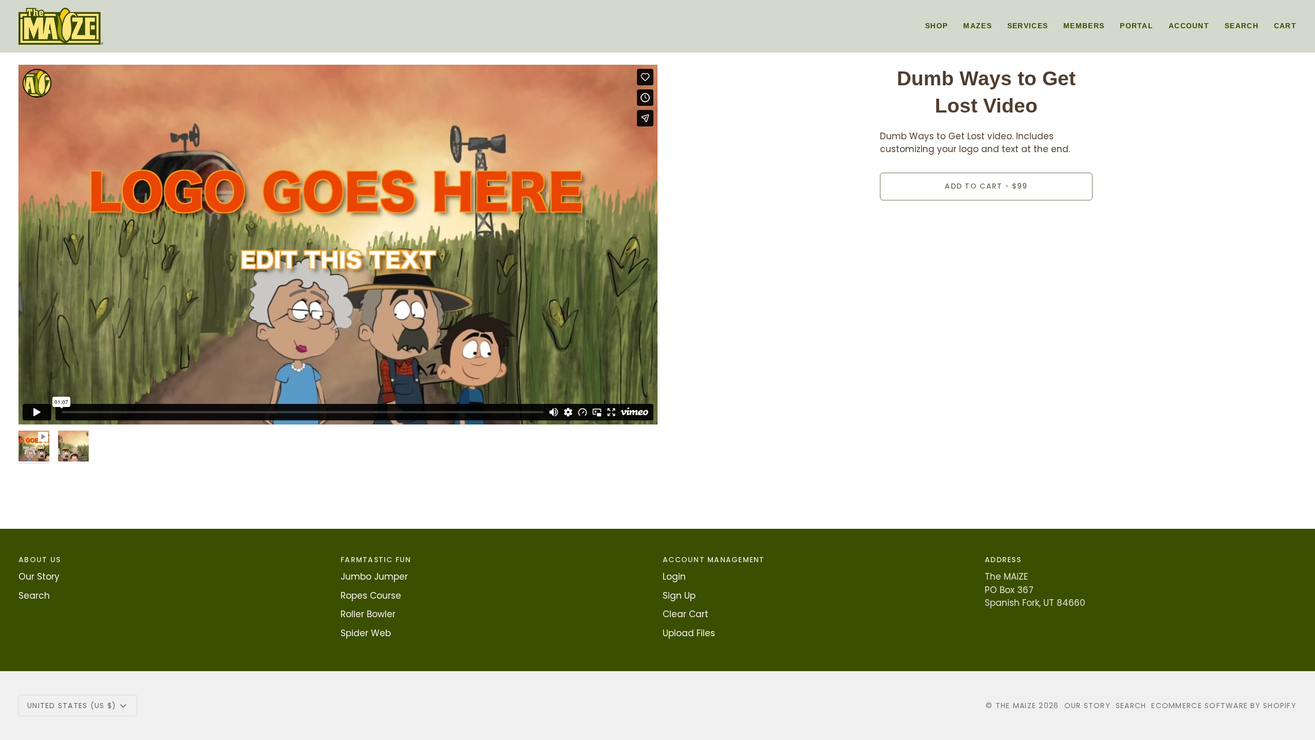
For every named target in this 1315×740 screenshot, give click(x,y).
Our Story (39, 576)
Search (34, 595)
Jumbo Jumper (374, 576)
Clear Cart (685, 614)
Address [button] (1003, 559)
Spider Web (366, 633)
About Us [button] (39, 559)
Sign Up (679, 595)
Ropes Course (371, 595)
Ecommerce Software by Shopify (1224, 705)
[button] (936, 26)
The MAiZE (1015, 705)
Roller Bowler (368, 614)
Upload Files (689, 633)
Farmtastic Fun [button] (376, 559)
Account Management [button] (714, 559)
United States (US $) (71, 705)
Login (674, 576)
